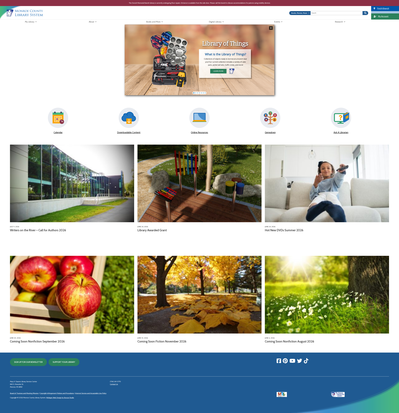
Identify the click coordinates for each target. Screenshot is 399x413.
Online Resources (199, 132)
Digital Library (215, 21)
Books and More (153, 21)
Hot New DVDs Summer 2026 (284, 230)
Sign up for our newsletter (28, 362)
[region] (199, 60)
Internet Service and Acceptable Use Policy (90, 393)
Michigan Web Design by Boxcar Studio (60, 398)
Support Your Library (64, 362)
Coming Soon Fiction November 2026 (161, 341)
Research (339, 21)
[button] (271, 28)
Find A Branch (383, 8)
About (91, 21)
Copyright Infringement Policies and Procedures (57, 393)
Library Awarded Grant (152, 230)
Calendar (58, 132)
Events (277, 21)
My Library (29, 21)
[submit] (365, 13)
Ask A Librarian (341, 132)
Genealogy (270, 132)
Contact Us (114, 384)
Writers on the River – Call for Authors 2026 (38, 230)
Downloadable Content (128, 132)
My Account (383, 16)
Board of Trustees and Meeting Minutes (24, 393)
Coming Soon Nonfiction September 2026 (37, 341)
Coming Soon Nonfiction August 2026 (289, 341)
